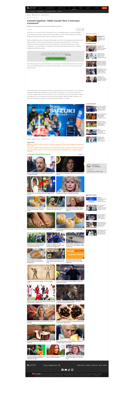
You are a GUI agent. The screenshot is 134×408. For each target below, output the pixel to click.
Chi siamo (36, 375)
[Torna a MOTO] (28, 11)
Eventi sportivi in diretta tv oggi (94, 171)
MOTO (74, 7)
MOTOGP (35, 17)
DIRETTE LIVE (61, 7)
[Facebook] (62, 370)
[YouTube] (66, 370)
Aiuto (62, 375)
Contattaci (88, 365)
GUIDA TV (88, 7)
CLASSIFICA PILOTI (51, 11)
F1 (69, 7)
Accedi (104, 8)
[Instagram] (72, 370)
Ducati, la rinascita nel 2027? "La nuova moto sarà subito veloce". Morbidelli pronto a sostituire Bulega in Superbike (54, 150)
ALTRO (96, 7)
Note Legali (41, 375)
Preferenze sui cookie (56, 375)
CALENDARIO (40, 11)
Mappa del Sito (95, 365)
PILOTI (59, 11)
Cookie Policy (49, 375)
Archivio (105, 365)
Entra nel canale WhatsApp (57, 58)
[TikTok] (69, 370)
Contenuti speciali (81, 365)
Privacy (45, 375)
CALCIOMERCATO (50, 7)
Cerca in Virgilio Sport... (50, 365)
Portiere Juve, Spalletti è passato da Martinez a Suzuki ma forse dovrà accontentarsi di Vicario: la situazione (55, 148)
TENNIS (81, 7)
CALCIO (40, 7)
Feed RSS (100, 365)
